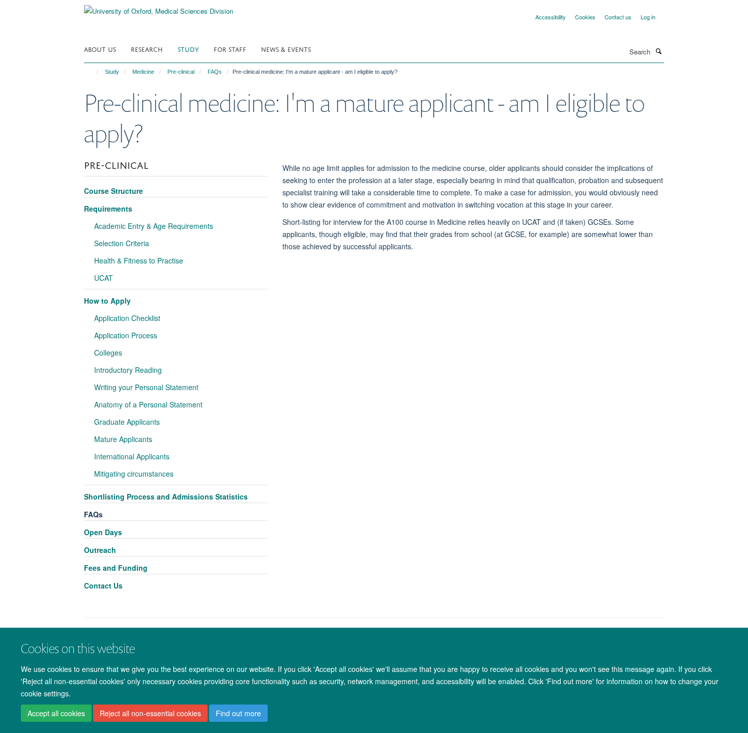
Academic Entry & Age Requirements (153, 226)
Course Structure (113, 191)
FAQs (215, 72)
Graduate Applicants (127, 422)
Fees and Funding (116, 568)
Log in (648, 17)
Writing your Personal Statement (146, 387)
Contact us (618, 17)
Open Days (103, 532)
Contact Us (103, 585)
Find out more (238, 713)
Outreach (100, 550)
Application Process (125, 335)
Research (147, 48)
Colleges (108, 352)
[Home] (93, 71)
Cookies (585, 17)
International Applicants (131, 456)
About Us (100, 48)
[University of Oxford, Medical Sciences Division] (158, 7)
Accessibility (550, 17)
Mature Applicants (123, 439)
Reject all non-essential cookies (150, 713)
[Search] (658, 50)
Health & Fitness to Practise (138, 260)
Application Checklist (127, 318)
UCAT (103, 278)
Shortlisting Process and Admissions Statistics (166, 496)
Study (188, 48)
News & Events (286, 48)
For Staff (230, 48)
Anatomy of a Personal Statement (148, 404)
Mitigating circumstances (134, 473)
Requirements (108, 208)
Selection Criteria (121, 243)
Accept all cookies (56, 713)
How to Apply (107, 301)
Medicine (143, 72)
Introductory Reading (128, 370)
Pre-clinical (180, 72)
